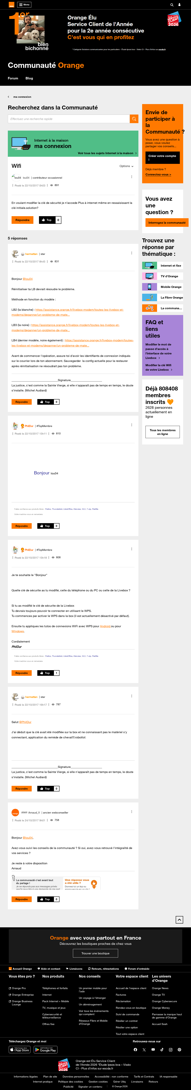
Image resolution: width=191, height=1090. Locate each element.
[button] (132, 177)
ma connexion (22, 96)
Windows (18, 631)
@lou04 (28, 279)
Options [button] (125, 166)
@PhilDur (25, 722)
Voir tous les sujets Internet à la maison (105, 153)
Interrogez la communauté (167, 222)
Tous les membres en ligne (163, 432)
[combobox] (69, 119)
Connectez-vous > (158, 174)
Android (105, 626)
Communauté (46, 65)
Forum (13, 78)
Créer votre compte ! (162, 157)
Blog (29, 78)
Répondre (22, 220)
